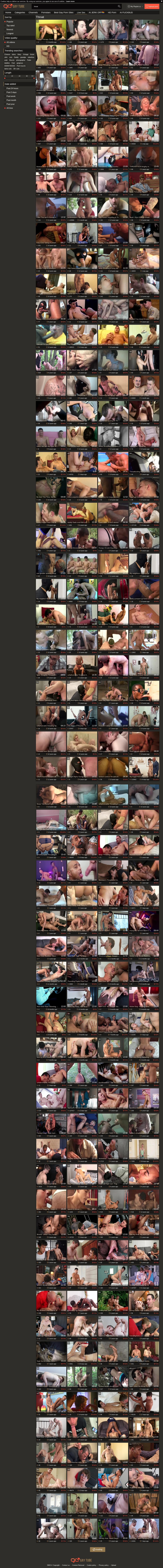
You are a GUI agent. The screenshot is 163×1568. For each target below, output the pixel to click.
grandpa (23, 57)
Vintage (25, 54)
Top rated (10, 26)
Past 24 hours (12, 88)
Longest (10, 33)
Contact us (66, 1565)
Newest (10, 29)
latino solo (7, 69)
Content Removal (78, 1565)
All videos (11, 42)
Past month (11, 100)
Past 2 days (11, 92)
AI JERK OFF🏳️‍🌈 (96, 12)
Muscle (11, 60)
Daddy (16, 57)
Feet (13, 63)
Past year (11, 104)
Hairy (19, 54)
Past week (11, 96)
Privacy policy (104, 1565)
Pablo (29, 60)
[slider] (5, 78)
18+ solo (16, 69)
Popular (10, 22)
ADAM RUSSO (9, 66)
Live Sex (81, 12)
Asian (32, 54)
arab (5, 60)
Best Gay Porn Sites (63, 12)
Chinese (7, 54)
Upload (113, 1565)
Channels (33, 12)
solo (10, 57)
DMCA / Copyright (53, 1565)
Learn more (70, 1)
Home (8, 12)
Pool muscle (21, 66)
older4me (31, 57)
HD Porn (112, 12)
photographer (20, 60)
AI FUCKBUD (126, 12)
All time (10, 108)
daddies (7, 63)
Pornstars (45, 12)
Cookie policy (91, 1565)
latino (14, 54)
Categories (20, 12)
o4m (5, 57)
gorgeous (20, 63)
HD (8, 46)
